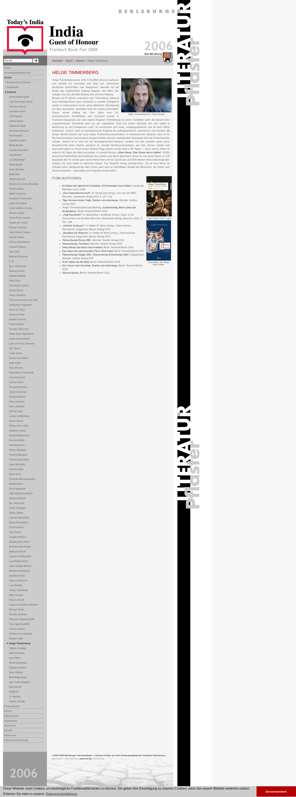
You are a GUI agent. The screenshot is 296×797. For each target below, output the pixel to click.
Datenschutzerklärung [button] (61, 794)
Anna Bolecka (16, 169)
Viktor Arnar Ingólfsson (21, 334)
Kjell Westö (15, 687)
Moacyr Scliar (16, 609)
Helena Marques (18, 454)
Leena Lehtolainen (19, 416)
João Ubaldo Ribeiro (20, 566)
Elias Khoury (16, 367)
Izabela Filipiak (17, 275)
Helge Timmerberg (19, 643)
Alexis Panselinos (19, 522)
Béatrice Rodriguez (19, 570)
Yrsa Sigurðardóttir (19, 624)
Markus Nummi (17, 498)
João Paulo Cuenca (20, 232)
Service (8, 711)
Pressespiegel (12, 706)
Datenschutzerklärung (16, 740)
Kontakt (8, 730)
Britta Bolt (14, 174)
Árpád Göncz (16, 290)
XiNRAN (13, 691)
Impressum (10, 735)
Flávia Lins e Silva (19, 425)
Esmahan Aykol (17, 140)
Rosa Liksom (16, 421)
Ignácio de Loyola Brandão (24, 184)
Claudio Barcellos (19, 150)
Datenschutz (71, 759)
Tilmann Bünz (16, 188)
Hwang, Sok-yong (19, 329)
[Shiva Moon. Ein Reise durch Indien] (158, 259)
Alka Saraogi (16, 595)
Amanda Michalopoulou (22, 479)
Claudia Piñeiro (17, 537)
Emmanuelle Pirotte (20, 546)
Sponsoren (10, 725)
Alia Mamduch (17, 445)
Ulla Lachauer (17, 401)
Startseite (57, 60)
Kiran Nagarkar (17, 488)
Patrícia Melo (16, 469)
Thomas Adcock (17, 106)
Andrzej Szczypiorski (20, 633)
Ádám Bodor (16, 164)
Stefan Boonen (17, 179)
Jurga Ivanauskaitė (19, 338)
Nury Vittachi (16, 672)
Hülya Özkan (16, 512)
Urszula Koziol (17, 377)
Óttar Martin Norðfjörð (21, 493)
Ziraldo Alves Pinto (19, 541)
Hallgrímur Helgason (20, 304)
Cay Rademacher (18, 561)
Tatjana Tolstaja (17, 648)
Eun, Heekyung (17, 266)
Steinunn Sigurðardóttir (21, 619)
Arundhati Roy (17, 575)
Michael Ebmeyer (18, 256)
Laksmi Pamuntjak (19, 517)
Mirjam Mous (16, 483)
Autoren (80, 60)
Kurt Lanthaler (17, 406)
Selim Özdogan (17, 508)
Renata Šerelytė (18, 614)
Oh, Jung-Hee (16, 503)
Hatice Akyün (16, 121)
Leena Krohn (16, 382)
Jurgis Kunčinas (18, 392)
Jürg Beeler (15, 155)
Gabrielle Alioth (17, 126)
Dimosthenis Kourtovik (21, 372)
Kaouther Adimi (17, 111)
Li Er (11, 261)
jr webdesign (98, 759)
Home (7, 68)
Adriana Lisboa (17, 430)
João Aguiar (15, 116)
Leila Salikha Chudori (21, 208)
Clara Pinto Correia (19, 217)
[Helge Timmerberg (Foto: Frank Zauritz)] (146, 111)
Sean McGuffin (17, 464)
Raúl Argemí (16, 135)
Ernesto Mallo (16, 440)
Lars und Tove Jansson (21, 343)
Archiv (69, 60)
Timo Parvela (16, 527)
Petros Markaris (17, 450)
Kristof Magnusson (19, 435)
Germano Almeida (19, 130)
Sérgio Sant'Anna (18, 590)
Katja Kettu (15, 363)
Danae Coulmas (18, 227)
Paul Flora (14, 280)
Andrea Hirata (16, 314)
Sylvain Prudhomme (20, 556)
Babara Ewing (17, 271)
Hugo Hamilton (17, 295)
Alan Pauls (15, 532)
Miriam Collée (16, 213)
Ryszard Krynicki (18, 387)
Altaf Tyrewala (16, 653)
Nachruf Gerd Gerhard (19, 82)
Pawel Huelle (16, 324)
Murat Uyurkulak (18, 662)
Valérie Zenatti (17, 701)
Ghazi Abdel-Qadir (19, 97)
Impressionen (11, 716)
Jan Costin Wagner (19, 682)
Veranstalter (10, 720)
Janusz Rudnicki (18, 580)
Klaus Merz (15, 474)
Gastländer (13, 87)
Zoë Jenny (15, 348)
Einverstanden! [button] (276, 791)
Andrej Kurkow (17, 396)
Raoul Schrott (16, 600)
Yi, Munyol (15, 696)
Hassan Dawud (17, 246)
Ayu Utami (14, 658)
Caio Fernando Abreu (21, 101)
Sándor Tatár (16, 638)
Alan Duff (14, 251)
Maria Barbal (16, 145)
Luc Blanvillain (17, 159)
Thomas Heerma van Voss (23, 300)
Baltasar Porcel (17, 551)
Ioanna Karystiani (18, 358)
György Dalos (16, 237)
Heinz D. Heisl (17, 309)
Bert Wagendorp (18, 677)
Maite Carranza (17, 193)
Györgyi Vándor (17, 667)
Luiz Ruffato (15, 585)
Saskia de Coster (18, 222)
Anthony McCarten (19, 459)
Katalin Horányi (17, 319)
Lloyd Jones (15, 353)
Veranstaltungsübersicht (17, 72)
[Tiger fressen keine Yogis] (159, 215)
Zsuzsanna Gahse (19, 285)
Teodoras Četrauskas (20, 198)
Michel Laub (16, 411)
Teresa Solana (17, 629)
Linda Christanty (18, 203)
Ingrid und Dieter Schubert (23, 604)
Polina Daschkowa (19, 242)
